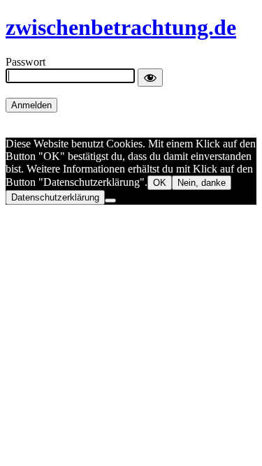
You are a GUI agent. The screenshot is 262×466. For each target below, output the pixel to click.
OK (159, 182)
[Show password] (150, 77)
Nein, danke (201, 182)
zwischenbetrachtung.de (121, 27)
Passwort (25, 62)
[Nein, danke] (110, 200)
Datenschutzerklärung (55, 197)
